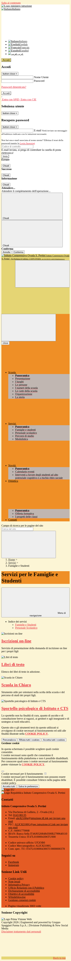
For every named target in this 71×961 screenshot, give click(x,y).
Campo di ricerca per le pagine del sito (22, 525)
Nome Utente (41, 77)
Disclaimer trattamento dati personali (21, 931)
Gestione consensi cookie (22, 900)
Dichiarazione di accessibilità (24, 890)
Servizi (12, 562)
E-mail (37, 130)
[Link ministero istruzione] (16, 5)
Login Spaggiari (27, 143)
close (5, 343)
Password (39, 80)
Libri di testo (12, 664)
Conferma (18, 252)
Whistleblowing (17, 897)
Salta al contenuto (11, 2)
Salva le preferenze (28, 786)
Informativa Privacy (19, 884)
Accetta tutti (54, 740)
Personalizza (9, 740)
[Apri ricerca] (42, 273)
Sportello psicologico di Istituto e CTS (34, 708)
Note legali (14, 881)
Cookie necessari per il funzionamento (22, 773)
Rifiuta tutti (29, 740)
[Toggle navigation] (28, 327)
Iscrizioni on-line (16, 641)
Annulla (6, 252)
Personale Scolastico (26, 627)
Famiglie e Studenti (25, 624)
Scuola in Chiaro (16, 685)
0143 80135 (19, 815)
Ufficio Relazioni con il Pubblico (26, 887)
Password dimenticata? (13, 87)
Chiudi (6, 166)
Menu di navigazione (48, 614)
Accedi (6, 60)
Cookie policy (16, 878)
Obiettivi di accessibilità (21, 893)
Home (11, 559)
